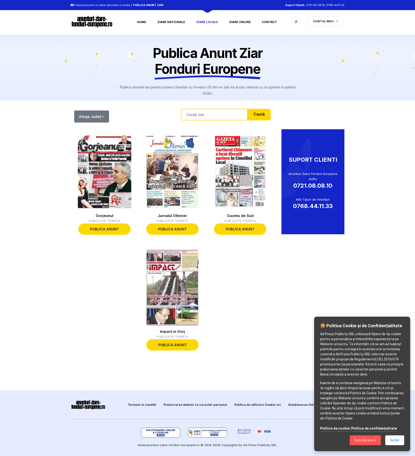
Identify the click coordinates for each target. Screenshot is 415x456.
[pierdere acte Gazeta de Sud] (240, 171)
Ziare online (240, 22)
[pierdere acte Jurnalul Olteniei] (172, 171)
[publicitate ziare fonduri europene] (95, 21)
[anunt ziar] (88, 404)
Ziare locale (207, 22)
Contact (269, 22)
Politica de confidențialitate (374, 428)
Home (141, 22)
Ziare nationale (171, 22)
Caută (259, 114)
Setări (394, 440)
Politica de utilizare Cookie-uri (257, 405)
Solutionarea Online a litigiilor (311, 405)
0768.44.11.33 (335, 5)
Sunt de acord (365, 440)
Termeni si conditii (142, 405)
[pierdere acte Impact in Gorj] (172, 287)
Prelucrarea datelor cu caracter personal (195, 405)
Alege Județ (90, 116)
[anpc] (161, 433)
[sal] (207, 433)
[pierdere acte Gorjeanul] (104, 171)
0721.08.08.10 (315, 5)
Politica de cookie (334, 428)
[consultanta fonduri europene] (296, 21)
